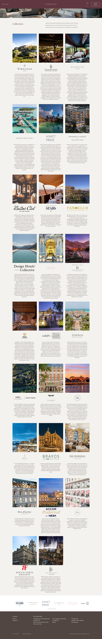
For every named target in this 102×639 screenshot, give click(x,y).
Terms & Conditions (26, 633)
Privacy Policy (15, 633)
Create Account (95, 4)
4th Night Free (36, 620)
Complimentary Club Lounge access (41, 618)
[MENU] (3, 4)
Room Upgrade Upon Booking (59, 618)
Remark (54, 622)
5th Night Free (74, 618)
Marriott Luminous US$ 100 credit (41, 622)
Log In (87, 4)
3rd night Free (55, 620)
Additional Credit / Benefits (77, 620)
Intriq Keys (14, 616)
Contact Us (15, 620)
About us (14, 618)
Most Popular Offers (37, 616)
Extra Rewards (74, 622)
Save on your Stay (37, 624)
